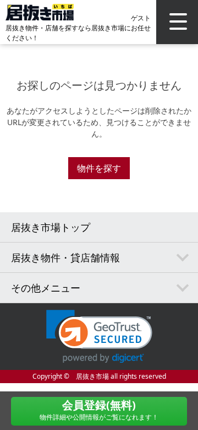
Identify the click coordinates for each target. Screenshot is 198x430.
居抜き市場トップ (50, 227)
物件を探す (99, 168)
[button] (99, 336)
